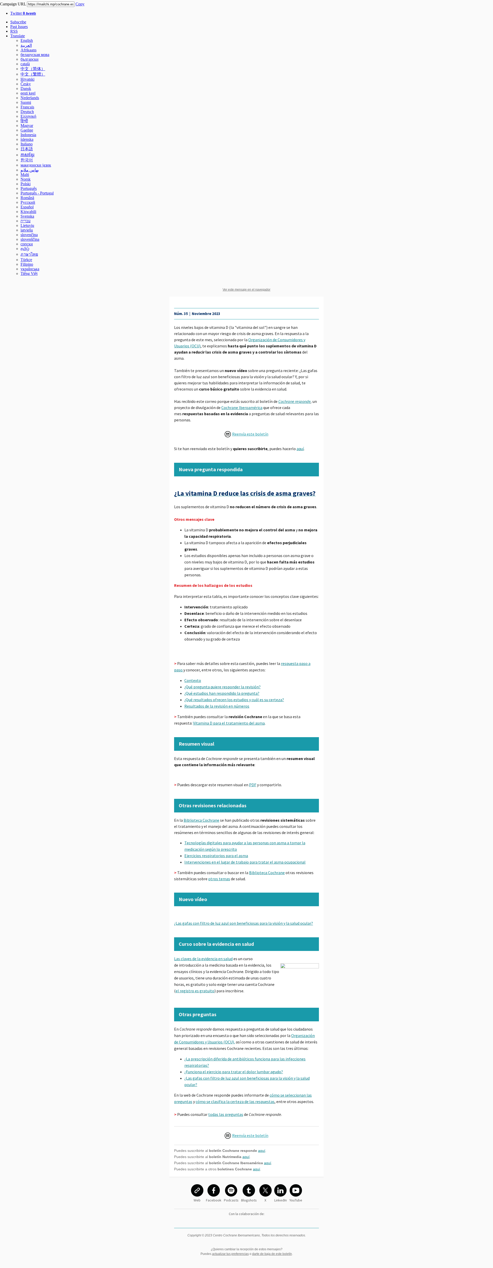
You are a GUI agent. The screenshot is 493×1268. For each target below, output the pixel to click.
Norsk (26, 179)
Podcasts (231, 1200)
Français (27, 107)
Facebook (213, 1200)
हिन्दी (24, 121)
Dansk (26, 88)
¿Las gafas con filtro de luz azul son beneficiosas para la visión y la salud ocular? (243, 923)
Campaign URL (13, 4)
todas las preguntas (225, 1114)
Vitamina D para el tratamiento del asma (229, 723)
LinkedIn (280, 1200)
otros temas (219, 878)
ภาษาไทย (29, 254)
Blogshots (249, 1200)
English (27, 40)
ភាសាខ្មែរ (27, 155)
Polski (26, 184)
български (30, 59)
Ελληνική (28, 116)
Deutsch (27, 111)
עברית (26, 221)
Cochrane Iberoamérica (241, 407)
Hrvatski (27, 79)
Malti (25, 174)
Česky (26, 84)
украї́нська (30, 269)
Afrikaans (28, 50)
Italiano (27, 144)
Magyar (27, 125)
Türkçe (26, 259)
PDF (252, 784)
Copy (79, 4)
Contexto (192, 680)
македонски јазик (36, 165)
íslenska (27, 139)
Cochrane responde (294, 401)
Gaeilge (27, 130)
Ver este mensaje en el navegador (246, 289)
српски (27, 244)
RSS (14, 31)
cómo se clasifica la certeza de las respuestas (235, 1101)
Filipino (27, 264)
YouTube (295, 1200)
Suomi (26, 102)
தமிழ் (25, 248)
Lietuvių (27, 225)
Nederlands (30, 98)
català (25, 64)
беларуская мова (35, 54)
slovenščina (30, 239)
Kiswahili (28, 211)
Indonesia (28, 135)
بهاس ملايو (30, 170)
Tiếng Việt (29, 273)
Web (197, 1200)
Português (29, 188)
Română (27, 198)
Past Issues (19, 26)
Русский (28, 202)
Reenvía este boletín (250, 434)
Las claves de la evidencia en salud (203, 958)
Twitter (23, 13)
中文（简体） (33, 69)
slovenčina (29, 235)
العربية (26, 45)
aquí (300, 448)
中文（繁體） (33, 74)
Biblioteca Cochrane (201, 820)
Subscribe (18, 22)
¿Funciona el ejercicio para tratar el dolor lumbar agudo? (233, 1071)
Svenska (27, 216)
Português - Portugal (37, 193)
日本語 (27, 149)
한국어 (27, 160)
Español (27, 207)
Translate (17, 36)
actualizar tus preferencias (230, 1254)
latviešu (27, 230)
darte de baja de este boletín (272, 1254)
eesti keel (28, 93)
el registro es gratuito (195, 990)
